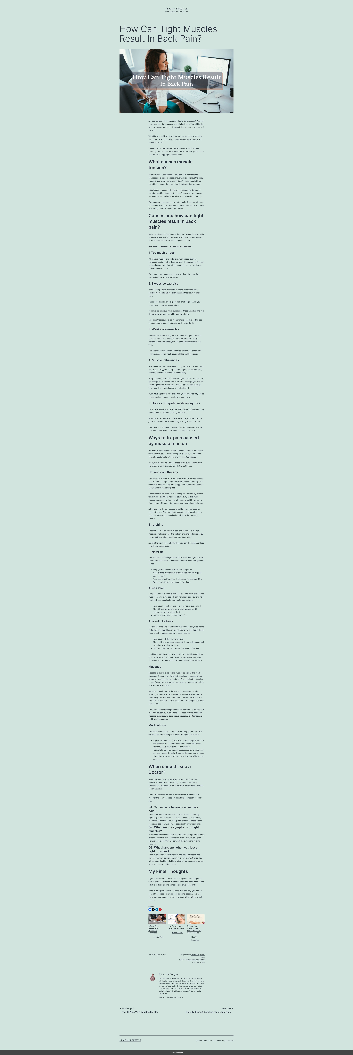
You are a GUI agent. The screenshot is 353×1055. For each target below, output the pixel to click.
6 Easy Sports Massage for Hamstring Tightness (154, 929)
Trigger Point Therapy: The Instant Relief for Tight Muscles (194, 929)
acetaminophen (185, 750)
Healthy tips (158, 937)
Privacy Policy (201, 1040)
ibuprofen (199, 750)
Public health (200, 962)
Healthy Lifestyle (176, 8)
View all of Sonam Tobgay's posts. (171, 997)
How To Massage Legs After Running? (176, 927)
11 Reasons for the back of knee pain (174, 246)
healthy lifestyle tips (192, 960)
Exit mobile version (176, 1052)
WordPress (229, 1040)
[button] (149, 909)
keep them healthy (178, 184)
